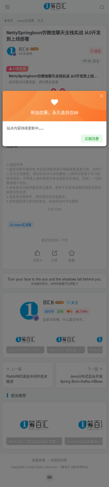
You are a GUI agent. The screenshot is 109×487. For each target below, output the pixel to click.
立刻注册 (92, 138)
